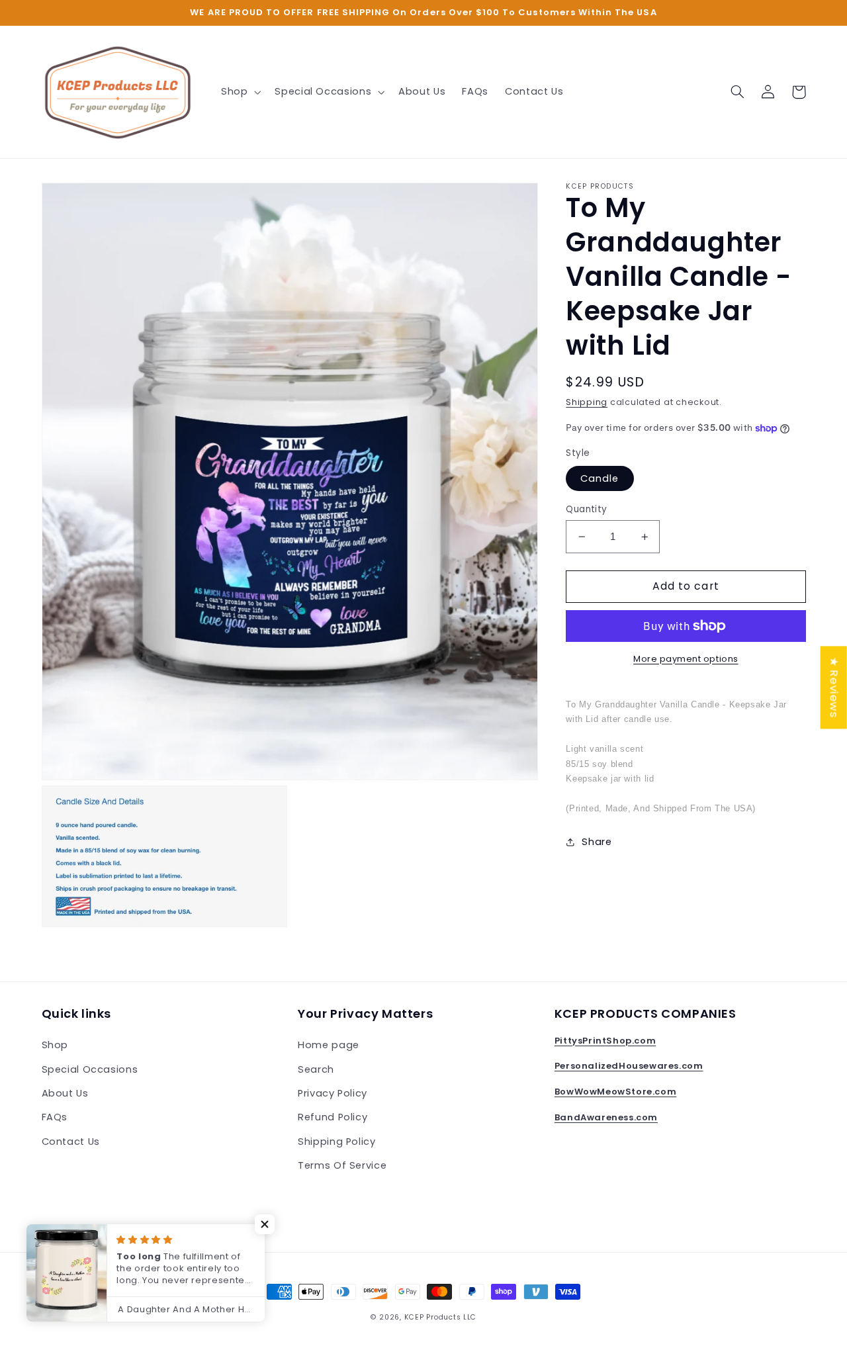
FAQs (55, 1117)
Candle (599, 478)
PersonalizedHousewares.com (629, 1065)
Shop (55, 1045)
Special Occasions (90, 1069)
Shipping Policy (336, 1141)
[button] (239, 92)
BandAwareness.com (606, 1117)
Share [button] (596, 841)
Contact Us (71, 1141)
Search (316, 1069)
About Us (65, 1093)
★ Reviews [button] (834, 687)
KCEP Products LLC (440, 1317)
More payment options (685, 658)
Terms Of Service (342, 1165)
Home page (328, 1045)
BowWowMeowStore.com (615, 1091)
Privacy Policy (332, 1093)
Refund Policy (332, 1117)
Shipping (586, 402)
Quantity (586, 509)
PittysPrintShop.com (605, 1040)
